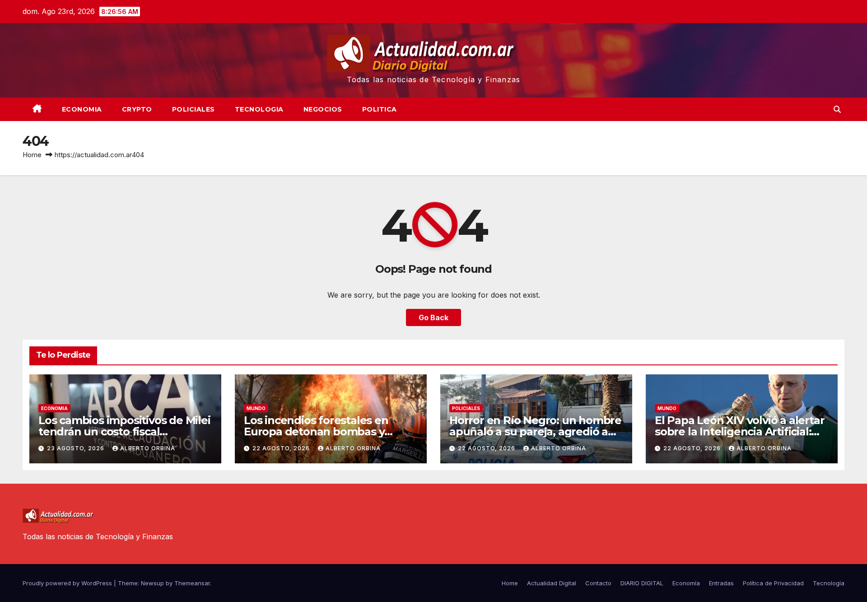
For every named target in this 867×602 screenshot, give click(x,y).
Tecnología (828, 583)
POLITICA (379, 109)
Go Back (433, 317)
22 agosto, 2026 (282, 448)
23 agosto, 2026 (76, 448)
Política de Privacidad (773, 583)
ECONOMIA (82, 109)
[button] (837, 109)
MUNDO (256, 408)
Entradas (721, 583)
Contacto (598, 583)
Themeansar (192, 583)
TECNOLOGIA (259, 109)
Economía (686, 583)
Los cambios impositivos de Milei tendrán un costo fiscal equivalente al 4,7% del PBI (124, 431)
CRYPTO (137, 109)
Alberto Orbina (147, 448)
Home (32, 154)
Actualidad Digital (551, 583)
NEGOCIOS (322, 109)
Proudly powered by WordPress (68, 583)
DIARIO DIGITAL (641, 583)
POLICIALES (193, 109)
